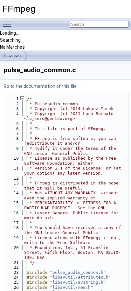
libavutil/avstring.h (77, 282)
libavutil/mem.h (71, 287)
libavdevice (12, 56)
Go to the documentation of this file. (41, 86)
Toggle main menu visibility (8, 24)
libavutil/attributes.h (80, 277)
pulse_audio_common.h (77, 272)
